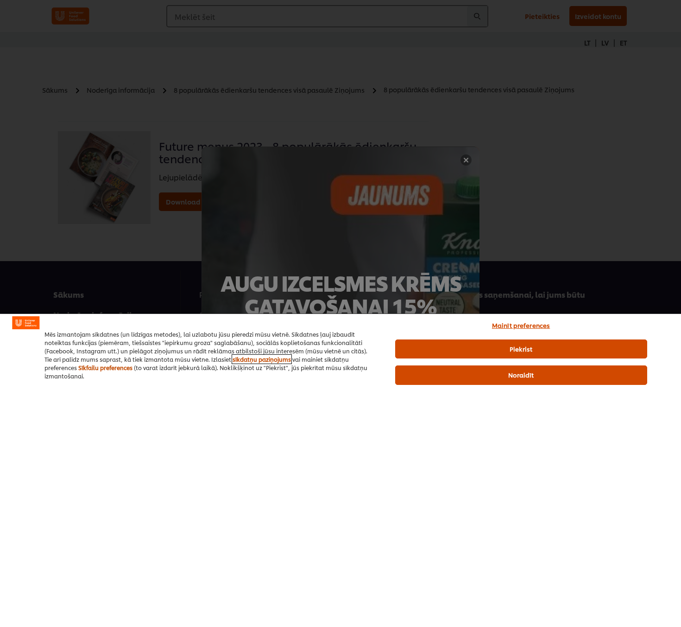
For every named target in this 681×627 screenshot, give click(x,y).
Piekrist (521, 349)
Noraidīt (521, 375)
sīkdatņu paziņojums (262, 359)
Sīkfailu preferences (105, 367)
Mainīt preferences (521, 325)
